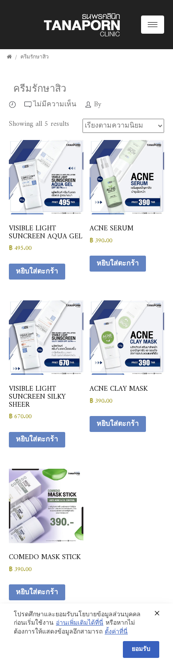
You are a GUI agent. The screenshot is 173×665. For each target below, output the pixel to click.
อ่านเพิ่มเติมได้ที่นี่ (79, 623)
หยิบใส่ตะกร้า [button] (37, 271)
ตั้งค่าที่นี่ (116, 632)
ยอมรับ (141, 649)
